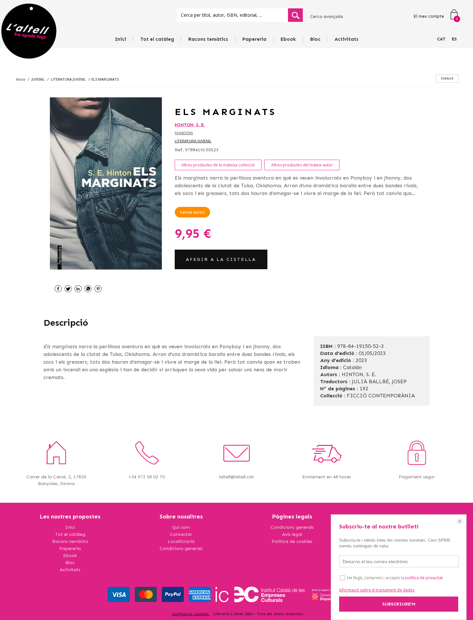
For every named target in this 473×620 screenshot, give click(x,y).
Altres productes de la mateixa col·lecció (218, 165)
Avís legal (292, 534)
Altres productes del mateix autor (302, 165)
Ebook (288, 39)
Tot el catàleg (157, 39)
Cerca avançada (326, 16)
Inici (120, 39)
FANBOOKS (184, 133)
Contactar (181, 534)
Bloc (315, 39)
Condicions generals (181, 548)
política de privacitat (424, 577)
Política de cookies (292, 541)
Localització (181, 541)
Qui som (181, 527)
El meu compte (428, 16)
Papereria (254, 39)
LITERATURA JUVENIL (193, 141)
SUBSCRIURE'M (398, 604)
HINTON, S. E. (190, 125)
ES (454, 39)
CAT (441, 39)
